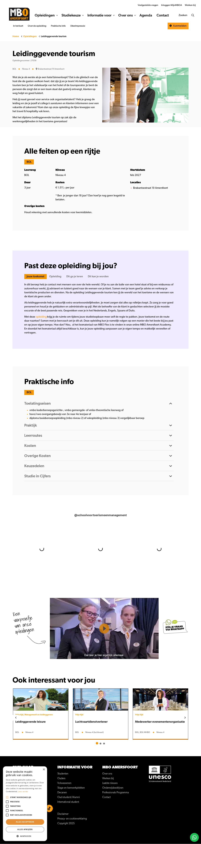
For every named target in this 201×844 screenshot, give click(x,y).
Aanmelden (179, 26)
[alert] (25, 803)
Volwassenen (64, 783)
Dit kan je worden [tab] (98, 276)
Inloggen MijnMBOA (171, 5)
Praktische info (58, 26)
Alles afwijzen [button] (25, 829)
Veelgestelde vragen (148, 5)
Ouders (61, 778)
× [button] (44, 769)
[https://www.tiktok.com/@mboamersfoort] (49, 808)
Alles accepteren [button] (25, 822)
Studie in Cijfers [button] (37, 476)
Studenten (62, 773)
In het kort (18, 26)
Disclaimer (62, 814)
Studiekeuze (71, 15)
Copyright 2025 (66, 823)
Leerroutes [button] (33, 435)
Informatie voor (99, 15)
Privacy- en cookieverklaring (72, 818)
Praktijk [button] (30, 425)
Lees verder (23, 791)
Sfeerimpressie (77, 26)
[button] (25, 836)
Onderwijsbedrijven (112, 787)
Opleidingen (45, 15)
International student (68, 802)
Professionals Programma (115, 792)
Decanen (62, 792)
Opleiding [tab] (55, 276)
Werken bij (190, 5)
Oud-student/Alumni (68, 797)
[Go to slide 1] (97, 743)
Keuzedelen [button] (34, 466)
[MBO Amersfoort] (19, 14)
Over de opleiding (37, 26)
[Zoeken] (193, 15)
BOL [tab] (29, 162)
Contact (163, 15)
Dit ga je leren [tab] (74, 276)
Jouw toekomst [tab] (35, 276)
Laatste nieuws (110, 783)
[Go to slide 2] (100, 743)
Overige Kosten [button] (37, 456)
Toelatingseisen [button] (37, 403)
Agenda (145, 15)
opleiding (41, 317)
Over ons (125, 15)
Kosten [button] (30, 446)
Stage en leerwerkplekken (71, 787)
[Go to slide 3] (104, 743)
